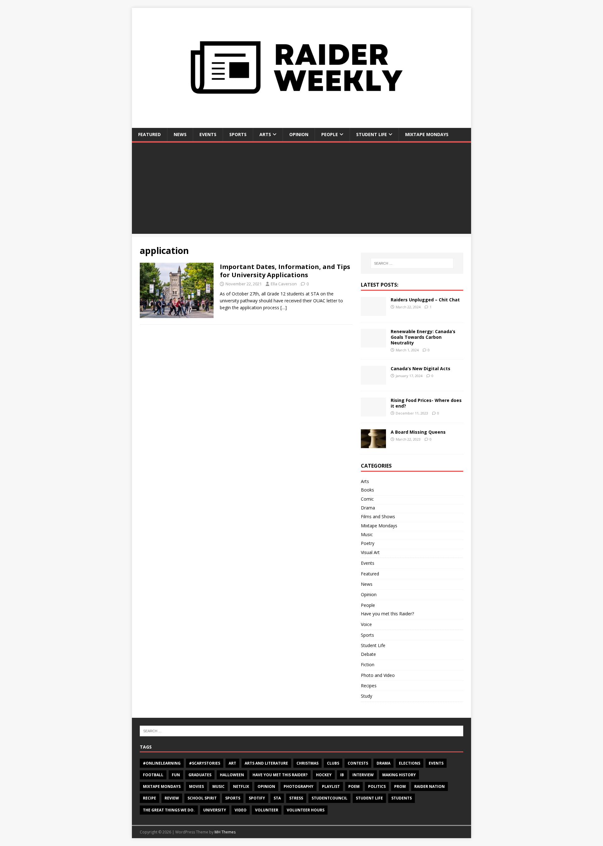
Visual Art (370, 552)
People (329, 134)
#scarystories (204, 763)
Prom (400, 786)
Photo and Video (378, 675)
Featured (149, 134)
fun (176, 774)
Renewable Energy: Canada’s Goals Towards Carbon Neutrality (423, 337)
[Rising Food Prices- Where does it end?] (373, 413)
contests (358, 763)
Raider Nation (429, 786)
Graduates (199, 774)
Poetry (367, 543)
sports (232, 798)
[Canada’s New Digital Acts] (373, 381)
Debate (368, 654)
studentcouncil (329, 798)
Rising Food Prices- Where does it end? (426, 403)
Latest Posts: (379, 284)
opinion (266, 786)
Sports (238, 134)
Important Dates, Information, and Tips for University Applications (285, 270)
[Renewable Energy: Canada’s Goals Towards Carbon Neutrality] (373, 344)
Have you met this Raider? (387, 614)
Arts (265, 134)
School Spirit (202, 798)
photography (298, 786)
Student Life (371, 134)
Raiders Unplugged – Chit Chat (425, 300)
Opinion (298, 134)
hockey (324, 774)
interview (363, 774)
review (172, 798)
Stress (296, 798)
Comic (367, 499)
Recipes (369, 686)
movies (196, 786)
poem (354, 786)
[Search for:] (412, 263)
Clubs (333, 763)
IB (342, 774)
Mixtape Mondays (426, 134)
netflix (241, 786)
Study (366, 696)
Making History (399, 774)
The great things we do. (169, 810)
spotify (257, 798)
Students (401, 798)
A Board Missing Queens (418, 432)
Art (232, 763)
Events (207, 134)
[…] (283, 307)
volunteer (266, 810)
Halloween (232, 774)
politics (377, 786)
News (180, 134)
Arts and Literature (266, 763)
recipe (149, 798)
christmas (307, 763)
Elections (409, 763)
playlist (331, 786)
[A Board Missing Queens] (373, 445)
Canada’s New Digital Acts (420, 368)
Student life (369, 798)
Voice (366, 624)
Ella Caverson (284, 284)
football (153, 774)
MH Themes (225, 832)
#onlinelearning (162, 763)
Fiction (367, 664)
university (214, 810)
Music (367, 534)
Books (367, 490)
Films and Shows (378, 516)
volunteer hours (305, 810)
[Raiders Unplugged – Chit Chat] (373, 312)
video (241, 810)
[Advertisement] (301, 190)
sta (277, 798)
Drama (368, 508)
